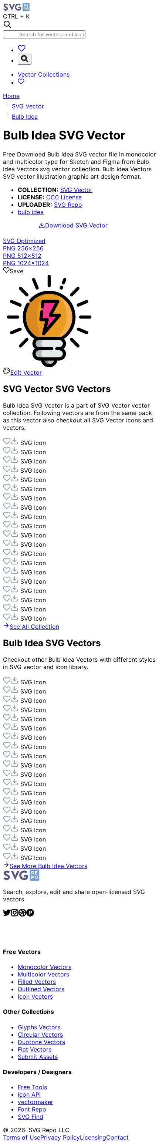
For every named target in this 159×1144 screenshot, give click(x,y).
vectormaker (35, 1102)
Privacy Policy (60, 1137)
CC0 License (64, 197)
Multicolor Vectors (43, 974)
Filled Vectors (37, 981)
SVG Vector (76, 189)
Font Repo (32, 1109)
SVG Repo (68, 204)
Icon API (29, 1094)
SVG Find (30, 1116)
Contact (117, 1137)
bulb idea (31, 212)
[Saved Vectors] (22, 50)
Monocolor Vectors (44, 967)
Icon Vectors (35, 996)
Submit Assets (38, 1056)
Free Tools (32, 1087)
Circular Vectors (40, 1034)
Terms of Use (21, 1137)
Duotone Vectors (41, 1042)
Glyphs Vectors (39, 1027)
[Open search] (24, 59)
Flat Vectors (34, 1049)
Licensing (93, 1137)
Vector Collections (44, 74)
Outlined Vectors (41, 989)
